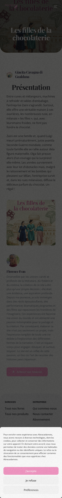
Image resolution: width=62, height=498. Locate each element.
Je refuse (31, 480)
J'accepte (31, 471)
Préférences (31, 490)
